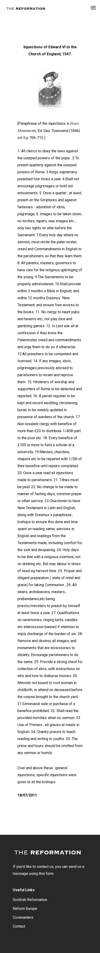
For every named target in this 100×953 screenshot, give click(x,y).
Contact (19, 926)
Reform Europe (25, 908)
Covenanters (23, 917)
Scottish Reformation (30, 899)
